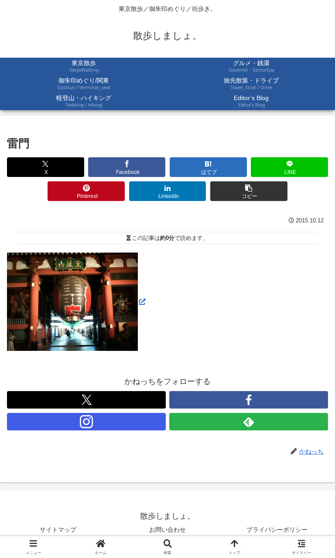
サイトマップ (58, 529)
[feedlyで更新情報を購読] (248, 421)
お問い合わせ (167, 529)
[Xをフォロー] (86, 400)
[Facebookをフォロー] (248, 400)
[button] (248, 191)
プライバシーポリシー (277, 529)
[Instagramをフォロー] (86, 421)
